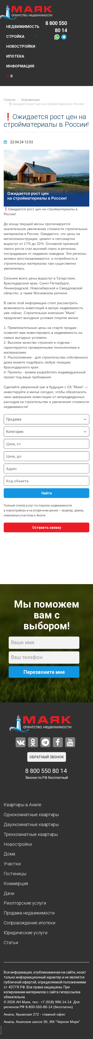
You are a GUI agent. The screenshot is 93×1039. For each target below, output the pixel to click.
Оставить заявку (46, 528)
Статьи (11, 942)
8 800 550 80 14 (46, 770)
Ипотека (15, 56)
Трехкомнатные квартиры (31, 834)
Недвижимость (22, 26)
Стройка (15, 36)
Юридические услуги (25, 932)
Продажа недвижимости (29, 912)
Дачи (9, 893)
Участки (12, 863)
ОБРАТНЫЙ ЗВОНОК (47, 757)
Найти (46, 493)
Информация (20, 66)
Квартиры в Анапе (22, 804)
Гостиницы (15, 873)
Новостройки (20, 46)
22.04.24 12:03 (21, 142)
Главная (9, 100)
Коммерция (16, 883)
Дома (9, 853)
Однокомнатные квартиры (31, 814)
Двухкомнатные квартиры (31, 824)
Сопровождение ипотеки (29, 922)
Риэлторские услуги (25, 903)
